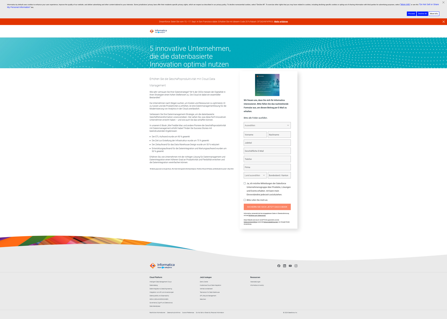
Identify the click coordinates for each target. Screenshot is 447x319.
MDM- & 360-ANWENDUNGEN (159, 299)
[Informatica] (158, 31)
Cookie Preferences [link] (188, 312)
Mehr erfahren (281, 21)
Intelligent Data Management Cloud (160, 282)
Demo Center (204, 282)
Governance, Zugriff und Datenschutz (161, 303)
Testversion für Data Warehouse (210, 292)
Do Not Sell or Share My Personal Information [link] (210, 312)
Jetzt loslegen (206, 277)
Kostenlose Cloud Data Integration (210, 285)
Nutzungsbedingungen (271, 222)
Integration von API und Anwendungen (162, 292)
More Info (434, 14)
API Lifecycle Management (208, 296)
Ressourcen (255, 277)
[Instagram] (296, 265)
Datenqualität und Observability (159, 296)
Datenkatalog (154, 285)
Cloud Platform (156, 277)
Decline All (422, 14)
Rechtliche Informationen (157, 312)
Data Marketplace (155, 306)
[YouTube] (290, 265)
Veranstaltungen (255, 282)
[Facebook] (278, 265)
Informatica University (257, 285)
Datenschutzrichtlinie (250, 222)
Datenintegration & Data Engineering (161, 289)
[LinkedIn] (284, 265)
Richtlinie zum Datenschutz (257, 215)
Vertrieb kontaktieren (206, 289)
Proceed (411, 14)
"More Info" (405, 4)
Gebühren (203, 299)
